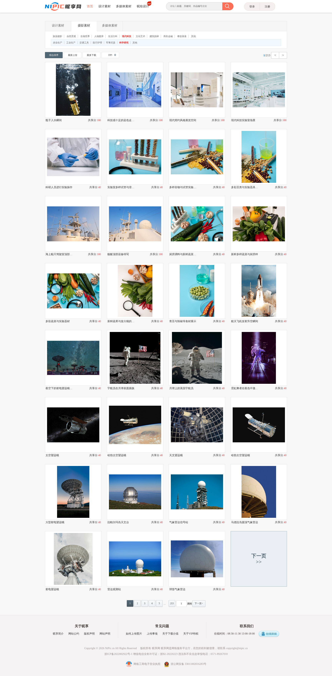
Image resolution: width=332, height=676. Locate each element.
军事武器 (110, 42)
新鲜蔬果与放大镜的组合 (121, 321)
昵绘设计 (143, 6)
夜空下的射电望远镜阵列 (59, 388)
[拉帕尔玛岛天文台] (135, 492)
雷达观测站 (114, 589)
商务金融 (168, 36)
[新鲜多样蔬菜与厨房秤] (259, 224)
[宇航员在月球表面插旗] (135, 358)
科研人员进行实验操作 (59, 187)
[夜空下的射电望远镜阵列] (73, 358)
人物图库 (99, 36)
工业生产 (71, 42)
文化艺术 (140, 36)
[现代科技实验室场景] (259, 90)
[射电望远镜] (73, 559)
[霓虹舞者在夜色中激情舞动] (259, 358)
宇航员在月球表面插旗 (120, 388)
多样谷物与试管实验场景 (183, 187)
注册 (267, 6)
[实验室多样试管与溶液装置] (135, 157)
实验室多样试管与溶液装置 (121, 187)
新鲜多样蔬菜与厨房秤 (244, 254)
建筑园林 (154, 36)
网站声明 (105, 633)
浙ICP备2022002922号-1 (118, 654)
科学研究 (124, 42)
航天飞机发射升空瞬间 (244, 321)
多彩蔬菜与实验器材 (58, 321)
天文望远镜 (176, 455)
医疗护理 (97, 42)
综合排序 (53, 55)
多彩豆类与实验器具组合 (245, 187)
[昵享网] (63, 6)
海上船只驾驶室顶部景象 (59, 254)
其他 (193, 36)
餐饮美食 (182, 36)
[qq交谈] (268, 634)
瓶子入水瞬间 (54, 120)
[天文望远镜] (197, 425)
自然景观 (71, 36)
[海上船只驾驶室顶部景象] (73, 224)
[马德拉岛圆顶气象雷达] (259, 492)
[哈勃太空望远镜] (135, 425)
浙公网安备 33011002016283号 (187, 664)
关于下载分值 (170, 633)
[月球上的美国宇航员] (197, 358)
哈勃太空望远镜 (116, 455)
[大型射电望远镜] (73, 492)
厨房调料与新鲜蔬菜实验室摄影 (183, 254)
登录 (252, 6)
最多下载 (91, 55)
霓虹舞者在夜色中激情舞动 (245, 388)
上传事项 (152, 633)
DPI (110, 55)
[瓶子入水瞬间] (73, 90)
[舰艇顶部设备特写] (135, 224)
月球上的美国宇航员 (181, 388)
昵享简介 (58, 633)
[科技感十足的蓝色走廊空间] (135, 90)
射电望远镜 (52, 589)
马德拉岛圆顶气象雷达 (244, 522)
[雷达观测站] (135, 559)
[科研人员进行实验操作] (73, 157)
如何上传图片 (134, 633)
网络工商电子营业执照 (146, 664)
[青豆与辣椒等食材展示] (197, 291)
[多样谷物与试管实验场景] (197, 157)
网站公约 (73, 633)
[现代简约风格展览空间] (197, 90)
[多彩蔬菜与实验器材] (73, 291)
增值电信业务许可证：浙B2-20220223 (155, 654)
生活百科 (112, 36)
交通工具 (84, 42)
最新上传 (72, 55)
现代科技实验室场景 (243, 120)
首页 (90, 6)
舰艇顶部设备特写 (118, 254)
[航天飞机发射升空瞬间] (259, 291)
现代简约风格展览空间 (182, 120)
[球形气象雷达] (197, 559)
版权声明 (89, 633)
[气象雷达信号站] (197, 492)
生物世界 (85, 36)
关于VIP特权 (190, 633)
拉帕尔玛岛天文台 (118, 522)
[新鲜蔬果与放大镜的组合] (135, 291)
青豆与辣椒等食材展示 (182, 321)
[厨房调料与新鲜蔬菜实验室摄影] (197, 224)
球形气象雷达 (177, 589)
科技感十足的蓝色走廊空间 (121, 120)
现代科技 (126, 36)
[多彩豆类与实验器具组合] (259, 157)
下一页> (199, 603)
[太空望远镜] (73, 425)
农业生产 (57, 42)
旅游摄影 (57, 36)
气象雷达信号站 (178, 522)
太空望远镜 (52, 455)
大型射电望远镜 (55, 522)
